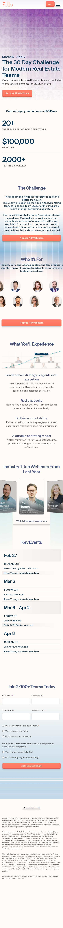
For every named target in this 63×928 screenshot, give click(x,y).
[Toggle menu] (58, 4)
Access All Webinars (17, 93)
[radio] (30, 731)
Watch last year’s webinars (31, 521)
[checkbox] (30, 733)
